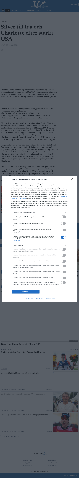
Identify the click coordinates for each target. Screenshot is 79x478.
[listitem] (39, 213)
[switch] (63, 216)
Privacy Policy (50, 298)
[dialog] (39, 239)
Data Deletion (28, 298)
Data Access (39, 298)
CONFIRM (25, 292)
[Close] (73, 179)
